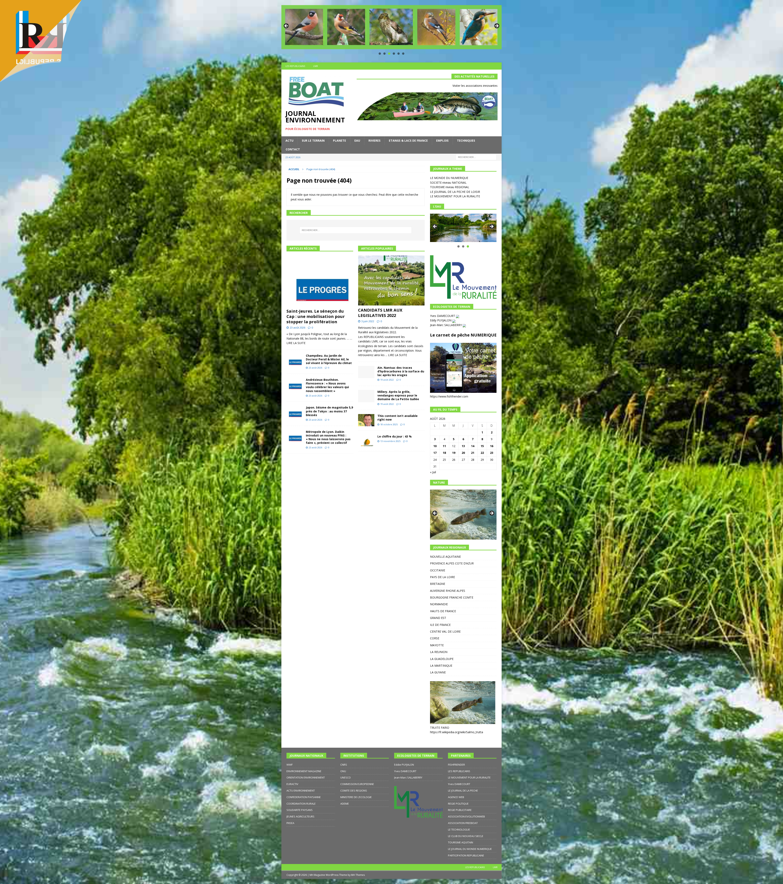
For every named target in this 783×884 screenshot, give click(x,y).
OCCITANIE (437, 570)
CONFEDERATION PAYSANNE (303, 797)
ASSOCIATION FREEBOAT (463, 823)
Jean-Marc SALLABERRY (446, 325)
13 (463, 446)
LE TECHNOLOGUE (459, 829)
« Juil (433, 472)
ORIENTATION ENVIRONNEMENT (305, 777)
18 (444, 453)
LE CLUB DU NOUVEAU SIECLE (465, 836)
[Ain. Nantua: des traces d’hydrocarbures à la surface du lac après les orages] (366, 372)
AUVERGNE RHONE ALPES (447, 591)
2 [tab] (384, 53)
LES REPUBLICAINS (295, 66)
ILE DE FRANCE (440, 625)
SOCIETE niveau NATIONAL (448, 182)
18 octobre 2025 (389, 424)
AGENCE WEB (456, 797)
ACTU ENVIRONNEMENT (300, 790)
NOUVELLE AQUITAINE (445, 557)
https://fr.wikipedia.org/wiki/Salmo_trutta (456, 732)
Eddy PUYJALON (441, 320)
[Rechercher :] (476, 157)
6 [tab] (403, 53)
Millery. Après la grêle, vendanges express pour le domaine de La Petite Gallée (398, 395)
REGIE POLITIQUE (458, 803)
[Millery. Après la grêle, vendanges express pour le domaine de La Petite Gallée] (366, 396)
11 (444, 446)
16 (491, 446)
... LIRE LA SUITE (396, 355)
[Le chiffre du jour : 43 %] (366, 441)
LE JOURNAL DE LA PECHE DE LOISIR (455, 192)
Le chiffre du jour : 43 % (394, 436)
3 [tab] (389, 53)
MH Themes (358, 875)
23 (491, 453)
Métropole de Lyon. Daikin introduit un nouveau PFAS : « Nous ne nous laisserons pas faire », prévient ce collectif (328, 437)
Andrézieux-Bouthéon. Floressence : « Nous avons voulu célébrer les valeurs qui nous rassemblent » (327, 385)
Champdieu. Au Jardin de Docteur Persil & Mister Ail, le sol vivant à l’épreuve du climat (329, 359)
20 (463, 453)
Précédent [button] (286, 26)
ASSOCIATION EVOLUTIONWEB (466, 816)
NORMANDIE (439, 604)
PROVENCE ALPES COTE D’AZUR (452, 563)
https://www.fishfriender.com (449, 396)
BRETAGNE (437, 584)
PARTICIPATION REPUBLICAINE (466, 855)
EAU (357, 140)
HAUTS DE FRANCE (443, 611)
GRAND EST (438, 618)
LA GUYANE (438, 672)
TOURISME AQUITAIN (460, 842)
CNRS (343, 764)
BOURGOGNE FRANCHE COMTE (451, 597)
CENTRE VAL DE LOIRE (445, 631)
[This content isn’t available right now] (366, 420)
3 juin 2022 (367, 321)
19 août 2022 (387, 379)
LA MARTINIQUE (441, 665)
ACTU (289, 140)
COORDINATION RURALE (301, 803)
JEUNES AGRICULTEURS (300, 816)
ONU (343, 771)
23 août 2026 (297, 327)
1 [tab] (380, 53)
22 (482, 453)
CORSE (434, 638)
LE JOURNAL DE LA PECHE (463, 790)
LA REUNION (438, 652)
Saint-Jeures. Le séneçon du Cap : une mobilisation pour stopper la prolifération (315, 316)
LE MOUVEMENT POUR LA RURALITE (455, 196)
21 (472, 453)
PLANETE (339, 140)
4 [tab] (394, 53)
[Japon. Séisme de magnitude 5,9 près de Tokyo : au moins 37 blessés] (294, 412)
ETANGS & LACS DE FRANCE (408, 140)
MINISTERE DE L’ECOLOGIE (356, 797)
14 (472, 446)
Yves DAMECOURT (443, 316)
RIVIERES (374, 140)
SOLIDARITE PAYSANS (299, 810)
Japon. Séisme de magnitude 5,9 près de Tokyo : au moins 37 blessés (329, 411)
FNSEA (290, 823)
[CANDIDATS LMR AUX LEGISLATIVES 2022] (391, 280)
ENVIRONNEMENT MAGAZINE (303, 771)
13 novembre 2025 (390, 441)
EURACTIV (292, 784)
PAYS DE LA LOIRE (442, 577)
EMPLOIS (442, 140)
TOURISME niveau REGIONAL (449, 187)
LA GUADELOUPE (441, 659)
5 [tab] (398, 53)
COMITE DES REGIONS (353, 790)
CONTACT (293, 149)
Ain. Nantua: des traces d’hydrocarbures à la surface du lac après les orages (400, 371)
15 (482, 446)
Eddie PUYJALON (404, 764)
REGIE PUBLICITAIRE (460, 810)
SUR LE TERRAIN (313, 140)
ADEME (344, 803)
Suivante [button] (496, 26)
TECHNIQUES (466, 140)
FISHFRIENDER (456, 764)
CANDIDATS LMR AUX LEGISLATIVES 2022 (380, 312)
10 (435, 446)
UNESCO (345, 777)
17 (435, 453)
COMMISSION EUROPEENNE (357, 784)
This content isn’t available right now (397, 417)
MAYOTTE (437, 645)
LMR (315, 66)
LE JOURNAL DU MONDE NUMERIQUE (470, 849)
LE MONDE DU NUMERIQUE (449, 178)
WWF (289, 764)
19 (453, 453)
